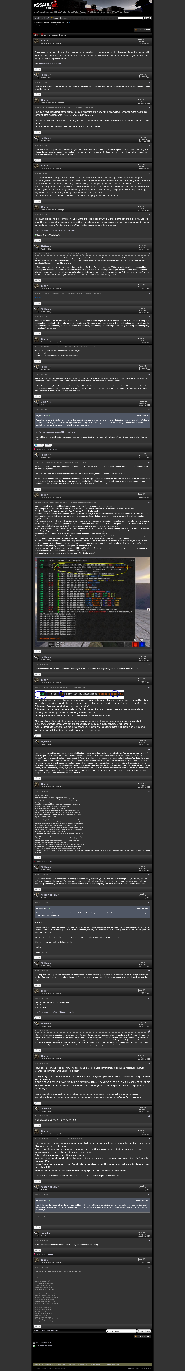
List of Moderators (95, 1364)
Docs (70, 12)
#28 (149, 1240)
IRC (89, 12)
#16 (149, 687)
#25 (149, 1116)
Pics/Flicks (61, 12)
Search (127, 12)
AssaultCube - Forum (41, 22)
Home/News (38, 12)
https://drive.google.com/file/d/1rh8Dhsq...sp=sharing (55, 230)
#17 (149, 749)
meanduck (46, 1233)
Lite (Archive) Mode (68, 1364)
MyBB (44, 1368)
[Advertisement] (92, 1355)
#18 (149, 791)
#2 (149, 82)
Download (50, 12)
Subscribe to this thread (44, 1345)
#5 (149, 173)
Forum (83, 12)
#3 (149, 107)
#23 (149, 1031)
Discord (96, 12)
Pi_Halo (83, 254)
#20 (149, 902)
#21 (149, 971)
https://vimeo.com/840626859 (50, 64)
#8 (149, 293)
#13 (149, 462)
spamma (55, 449)
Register (63, 18)
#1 (149, 48)
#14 (149, 502)
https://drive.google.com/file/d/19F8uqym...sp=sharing (56, 1012)
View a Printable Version (44, 1342)
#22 (149, 998)
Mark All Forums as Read (53, 1364)
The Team (117, 12)
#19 (149, 875)
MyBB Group (60, 1368)
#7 (149, 254)
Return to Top (38, 1364)
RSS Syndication (82, 1364)
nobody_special (49, 895)
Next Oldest (40, 1331)
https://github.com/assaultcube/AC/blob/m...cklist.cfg (55, 432)
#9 (149, 316)
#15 (149, 664)
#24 (149, 1063)
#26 (149, 1139)
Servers (65, 22)
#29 (149, 1267)
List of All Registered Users (111, 1364)
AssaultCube (56, 22)
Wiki (76, 12)
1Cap (43, 40)
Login (55, 18)
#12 (149, 409)
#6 (149, 214)
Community (106, 12)
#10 (149, 347)
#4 (149, 145)
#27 (149, 1194)
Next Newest (52, 1331)
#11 (149, 374)
